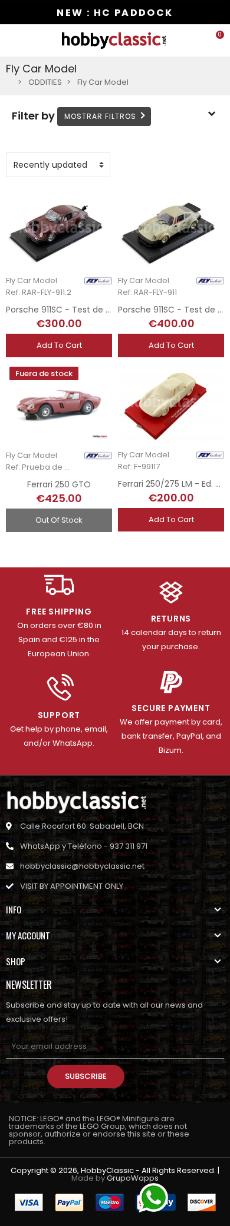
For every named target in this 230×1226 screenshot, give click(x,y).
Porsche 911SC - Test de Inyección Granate (94, 309)
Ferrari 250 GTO (59, 484)
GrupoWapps (133, 1178)
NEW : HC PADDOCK (115, 12)
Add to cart (59, 345)
